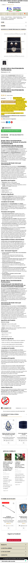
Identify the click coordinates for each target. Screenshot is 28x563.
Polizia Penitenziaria (13, 148)
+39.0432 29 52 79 (10, 4)
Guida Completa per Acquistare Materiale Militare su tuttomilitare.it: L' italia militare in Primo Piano (8, 466)
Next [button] (25, 451)
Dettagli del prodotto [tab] (16, 135)
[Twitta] (9, 122)
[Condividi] (7, 122)
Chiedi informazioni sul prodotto (11, 131)
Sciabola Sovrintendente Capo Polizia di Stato (8, 517)
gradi (4, 150)
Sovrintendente (11, 75)
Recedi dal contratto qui (14, 540)
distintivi (4, 186)
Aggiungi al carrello (8, 102)
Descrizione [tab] (4, 135)
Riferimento (4, 72)
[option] (8, 473)
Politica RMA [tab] (5, 137)
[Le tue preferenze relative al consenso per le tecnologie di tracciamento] (25, 560)
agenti (4, 156)
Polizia (9, 186)
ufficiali (13, 83)
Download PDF (6, 128)
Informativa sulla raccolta (8, 561)
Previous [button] (23, 451)
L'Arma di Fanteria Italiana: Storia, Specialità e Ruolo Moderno (20, 464)
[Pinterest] (12, 122)
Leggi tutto (5, 490)
